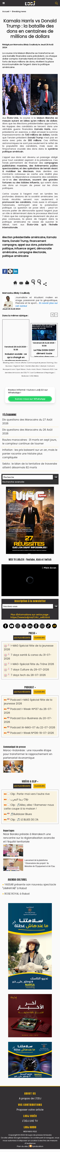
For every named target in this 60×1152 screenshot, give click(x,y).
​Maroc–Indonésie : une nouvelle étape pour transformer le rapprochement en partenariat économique (27, 754)
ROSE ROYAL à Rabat (17, 893)
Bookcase (25, 376)
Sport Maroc (21, 369)
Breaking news (19, 11)
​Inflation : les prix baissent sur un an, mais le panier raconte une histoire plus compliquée (29, 453)
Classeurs (39, 637)
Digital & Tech (19, 366)
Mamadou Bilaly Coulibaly (25, 44)
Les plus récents (22, 637)
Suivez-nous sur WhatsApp (30, 398)
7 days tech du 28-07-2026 (28, 675)
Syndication (37, 1146)
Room (39, 369)
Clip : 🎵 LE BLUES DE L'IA (24, 819)
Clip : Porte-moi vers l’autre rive (30, 794)
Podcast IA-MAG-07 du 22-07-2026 (32, 727)
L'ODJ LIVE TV (30, 1121)
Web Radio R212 (30, 1131)
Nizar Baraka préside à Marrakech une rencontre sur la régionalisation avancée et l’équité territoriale (29, 837)
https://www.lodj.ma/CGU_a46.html (30, 617)
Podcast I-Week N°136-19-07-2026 (32, 733)
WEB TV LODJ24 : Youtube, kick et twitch (30, 559)
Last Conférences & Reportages (42, 373)
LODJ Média (34, 376)
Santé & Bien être (32, 366)
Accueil (5, 11)
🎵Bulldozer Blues (21, 814)
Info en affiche (20, 363)
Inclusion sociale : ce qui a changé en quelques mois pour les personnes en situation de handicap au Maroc (16, 355)
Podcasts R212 (48, 369)
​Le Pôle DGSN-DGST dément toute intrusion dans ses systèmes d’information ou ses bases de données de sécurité (44, 352)
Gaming (50, 363)
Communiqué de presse (36, 363)
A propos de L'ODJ (30, 1098)
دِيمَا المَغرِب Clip (19, 799)
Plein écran (50, 567)
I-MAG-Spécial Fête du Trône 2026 (32, 664)
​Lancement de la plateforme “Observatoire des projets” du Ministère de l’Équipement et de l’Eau (40, 863)
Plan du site (22, 1146)
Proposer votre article (30, 1109)
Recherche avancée (13, 481)
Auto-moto (31, 369)
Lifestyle (43, 366)
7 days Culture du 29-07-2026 (30, 669)
